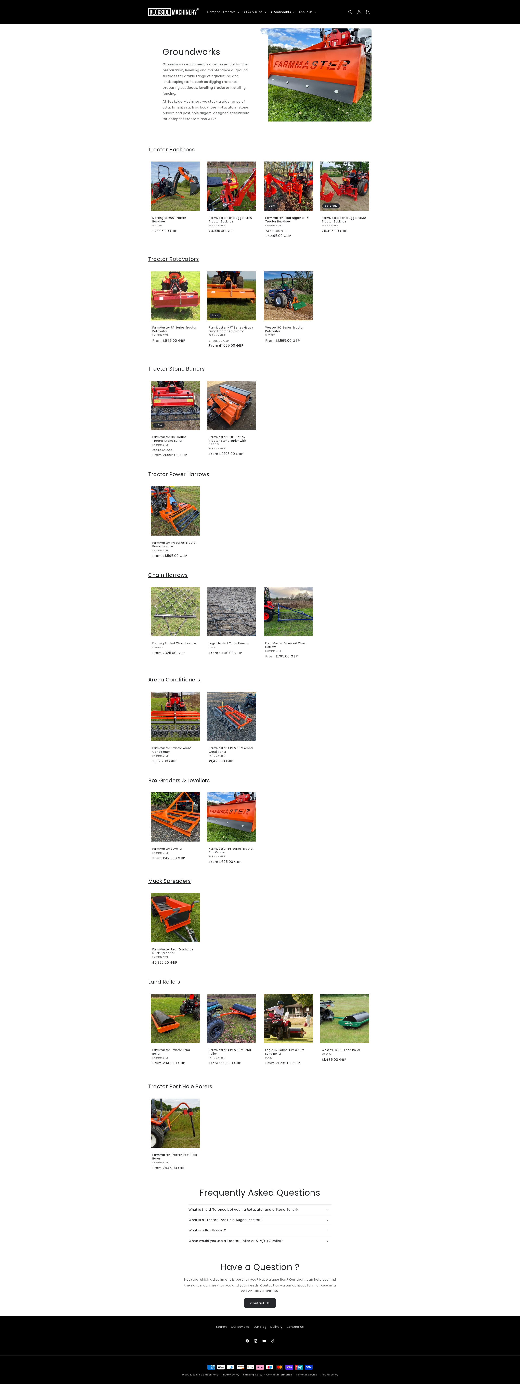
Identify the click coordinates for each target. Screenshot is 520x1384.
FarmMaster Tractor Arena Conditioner (172, 750)
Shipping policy (253, 1374)
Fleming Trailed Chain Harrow (174, 643)
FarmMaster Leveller (167, 849)
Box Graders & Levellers (179, 780)
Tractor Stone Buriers (176, 368)
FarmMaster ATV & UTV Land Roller (230, 1051)
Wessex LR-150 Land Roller (341, 1050)
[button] (223, 12)
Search (221, 1327)
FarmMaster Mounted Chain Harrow (286, 645)
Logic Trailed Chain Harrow (229, 643)
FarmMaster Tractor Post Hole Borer (174, 1156)
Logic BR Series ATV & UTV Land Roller (284, 1051)
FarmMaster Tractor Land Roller (171, 1051)
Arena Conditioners (174, 679)
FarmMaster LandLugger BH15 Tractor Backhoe (286, 219)
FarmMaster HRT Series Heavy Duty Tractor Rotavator (231, 329)
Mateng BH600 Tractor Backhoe (169, 219)
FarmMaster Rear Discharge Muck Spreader (173, 951)
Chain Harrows (168, 575)
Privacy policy (230, 1374)
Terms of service (306, 1374)
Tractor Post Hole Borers (180, 1086)
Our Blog (260, 1327)
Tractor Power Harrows (178, 474)
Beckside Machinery (205, 1374)
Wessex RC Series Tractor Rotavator (284, 329)
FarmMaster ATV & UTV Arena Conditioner (231, 750)
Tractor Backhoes (171, 149)
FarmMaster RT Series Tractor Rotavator (174, 329)
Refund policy (329, 1374)
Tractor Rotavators (173, 259)
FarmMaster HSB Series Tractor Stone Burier (169, 439)
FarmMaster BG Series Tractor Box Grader (231, 850)
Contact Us (260, 1303)
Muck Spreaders (169, 881)
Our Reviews (240, 1327)
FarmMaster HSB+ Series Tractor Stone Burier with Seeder (227, 440)
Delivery (276, 1327)
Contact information (279, 1374)
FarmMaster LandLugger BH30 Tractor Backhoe (344, 219)
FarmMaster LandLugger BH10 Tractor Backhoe (230, 219)
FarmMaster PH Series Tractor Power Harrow (174, 544)
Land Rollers (164, 981)
